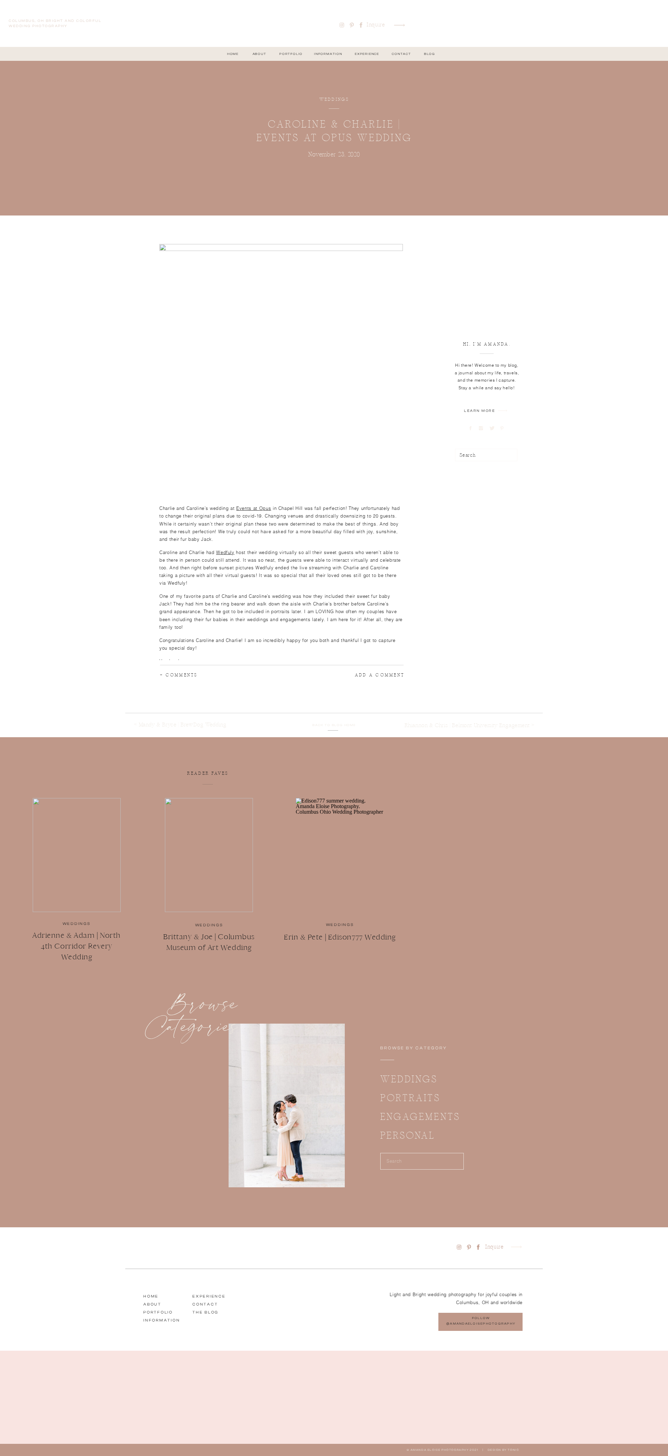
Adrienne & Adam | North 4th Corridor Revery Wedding (76, 946)
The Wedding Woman (200, 700)
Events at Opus (253, 508)
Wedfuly (225, 552)
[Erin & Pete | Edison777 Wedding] (340, 855)
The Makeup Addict (218, 714)
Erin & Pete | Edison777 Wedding (340, 937)
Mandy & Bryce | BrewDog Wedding (182, 724)
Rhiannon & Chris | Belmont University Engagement (467, 725)
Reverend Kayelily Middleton (214, 687)
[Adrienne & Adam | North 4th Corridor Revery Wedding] (77, 855)
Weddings (334, 99)
